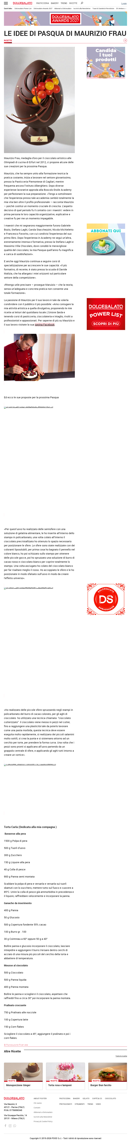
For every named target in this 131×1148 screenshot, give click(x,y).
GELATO (86, 1098)
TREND (64, 3)
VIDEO (98, 1104)
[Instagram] (10, 1125)
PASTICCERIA (42, 3)
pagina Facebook (44, 324)
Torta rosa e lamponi (60, 1085)
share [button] (125, 40)
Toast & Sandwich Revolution (103, 8)
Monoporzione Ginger (18, 1085)
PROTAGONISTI (65, 1104)
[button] (6, 3)
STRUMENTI (80, 1104)
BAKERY (55, 3)
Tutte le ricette (121, 1056)
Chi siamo (38, 1103)
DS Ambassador (122, 8)
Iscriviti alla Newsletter (81, 8)
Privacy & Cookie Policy (43, 1121)
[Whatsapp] (14, 1125)
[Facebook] (6, 1125)
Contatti (37, 1107)
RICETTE (73, 3)
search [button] (81, 3)
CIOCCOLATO (110, 1098)
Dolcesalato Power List (23, 8)
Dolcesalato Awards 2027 (43, 8)
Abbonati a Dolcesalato (62, 8)
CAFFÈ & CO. (97, 1098)
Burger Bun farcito (100, 1085)
